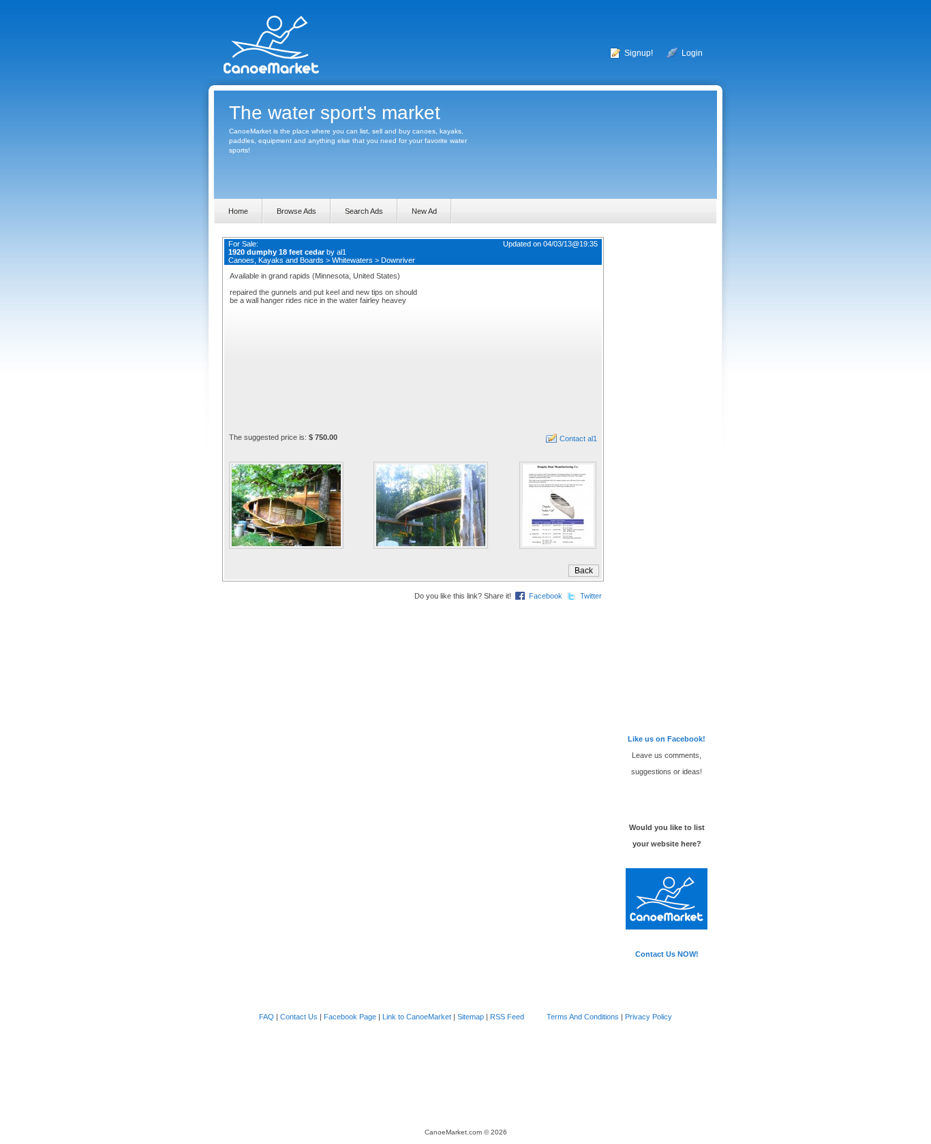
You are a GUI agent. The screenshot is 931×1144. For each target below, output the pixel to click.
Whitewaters (352, 260)
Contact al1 (578, 438)
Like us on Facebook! (666, 739)
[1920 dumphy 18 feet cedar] (286, 505)
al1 (341, 252)
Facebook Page (350, 1017)
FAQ (266, 1017)
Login (692, 53)
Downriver (398, 260)
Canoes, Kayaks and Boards (276, 260)
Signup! (638, 53)
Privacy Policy (648, 1017)
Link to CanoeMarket (416, 1017)
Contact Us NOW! (667, 954)
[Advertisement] (665, 267)
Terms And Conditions (583, 1017)
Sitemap (470, 1017)
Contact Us (299, 1017)
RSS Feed (507, 1017)
